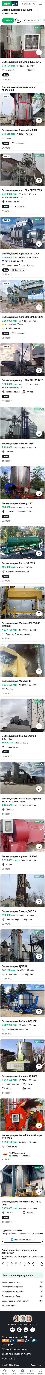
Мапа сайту (8, 1358)
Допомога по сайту (22, 1324)
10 (42, 1266)
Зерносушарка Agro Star (22, 1291)
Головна (4, 1373)
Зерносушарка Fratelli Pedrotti (22, 1301)
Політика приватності (14, 1349)
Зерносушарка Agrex (22, 1282)
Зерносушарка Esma (22, 1296)
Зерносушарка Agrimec (22, 1287)
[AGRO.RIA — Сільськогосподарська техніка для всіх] (11, 3)
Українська (36, 1365)
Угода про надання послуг (16, 1353)
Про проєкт (8, 1344)
